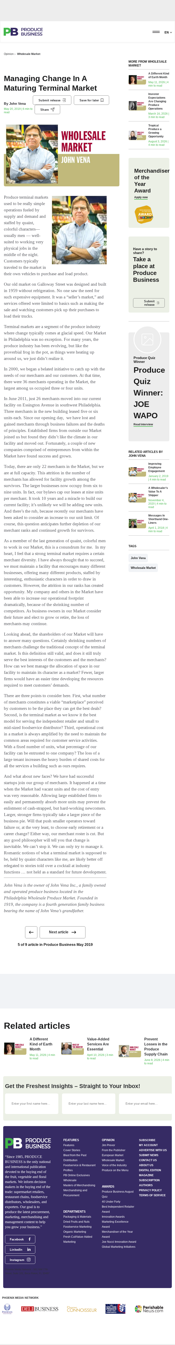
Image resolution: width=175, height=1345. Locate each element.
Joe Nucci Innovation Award (119, 1241)
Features (68, 1145)
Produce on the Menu (115, 1170)
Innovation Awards (113, 1216)
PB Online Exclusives (76, 1175)
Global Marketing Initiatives (118, 1246)
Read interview (143, 424)
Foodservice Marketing (77, 1226)
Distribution (70, 1160)
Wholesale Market (28, 54)
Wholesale (70, 1180)
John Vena (17, 103)
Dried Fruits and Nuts (76, 1221)
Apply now (141, 197)
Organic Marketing (74, 1231)
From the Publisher (113, 1150)
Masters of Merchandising (79, 1185)
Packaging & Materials (77, 1216)
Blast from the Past (74, 1155)
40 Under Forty (111, 1201)
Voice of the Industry (114, 1165)
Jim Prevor (108, 1145)
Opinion (9, 54)
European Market (112, 1155)
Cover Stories (71, 1150)
